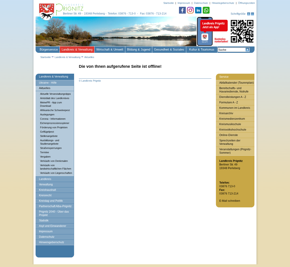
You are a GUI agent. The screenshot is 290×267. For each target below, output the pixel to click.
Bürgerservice (49, 49)
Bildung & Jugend (138, 49)
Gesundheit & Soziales (169, 49)
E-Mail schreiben (229, 200)
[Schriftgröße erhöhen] (248, 14)
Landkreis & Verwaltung (77, 49)
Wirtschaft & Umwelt (109, 49)
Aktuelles (89, 57)
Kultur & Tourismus (201, 49)
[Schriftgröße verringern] (252, 14)
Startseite (45, 57)
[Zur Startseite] (61, 20)
